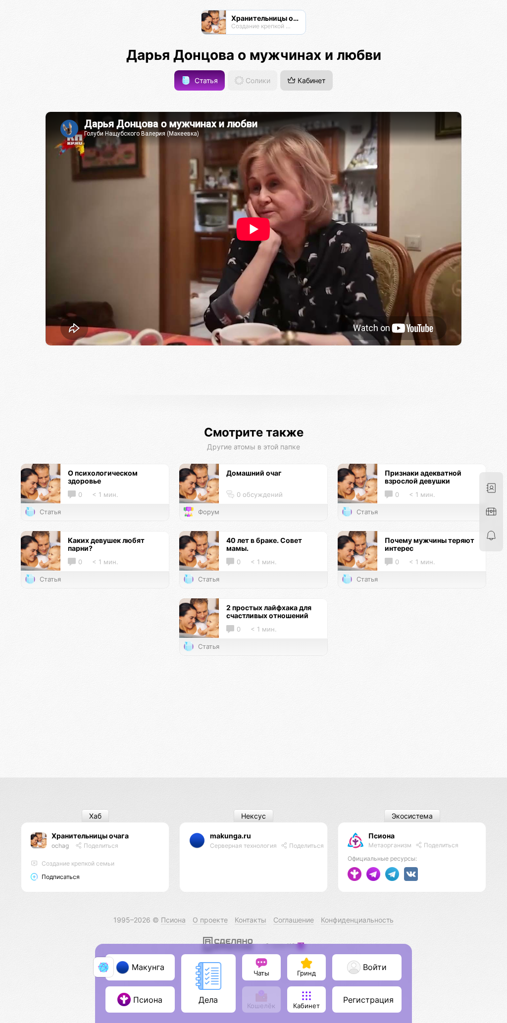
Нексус (253, 816)
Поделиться (100, 845)
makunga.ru (230, 835)
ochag (60, 845)
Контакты (250, 920)
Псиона (381, 835)
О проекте (210, 920)
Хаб (95, 816)
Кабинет (310, 80)
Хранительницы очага (90, 835)
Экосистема (412, 816)
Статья (205, 80)
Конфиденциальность (357, 920)
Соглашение (293, 920)
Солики (257, 80)
